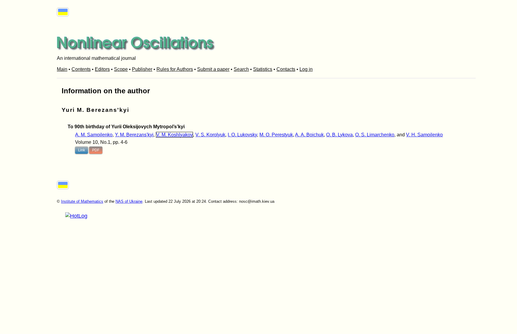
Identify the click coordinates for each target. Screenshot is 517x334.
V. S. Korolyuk (210, 134)
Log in (306, 69)
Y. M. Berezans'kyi (134, 134)
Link (81, 150)
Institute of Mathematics (82, 201)
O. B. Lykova (339, 134)
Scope (121, 69)
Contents (81, 69)
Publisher (142, 69)
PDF (95, 150)
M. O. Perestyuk (276, 134)
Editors (102, 69)
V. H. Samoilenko (424, 134)
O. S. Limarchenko (374, 134)
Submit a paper (213, 69)
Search (241, 69)
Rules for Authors (174, 69)
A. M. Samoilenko (93, 134)
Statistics (262, 69)
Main (62, 69)
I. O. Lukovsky (242, 134)
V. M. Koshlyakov (174, 134)
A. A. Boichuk (309, 134)
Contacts (285, 69)
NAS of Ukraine (128, 201)
